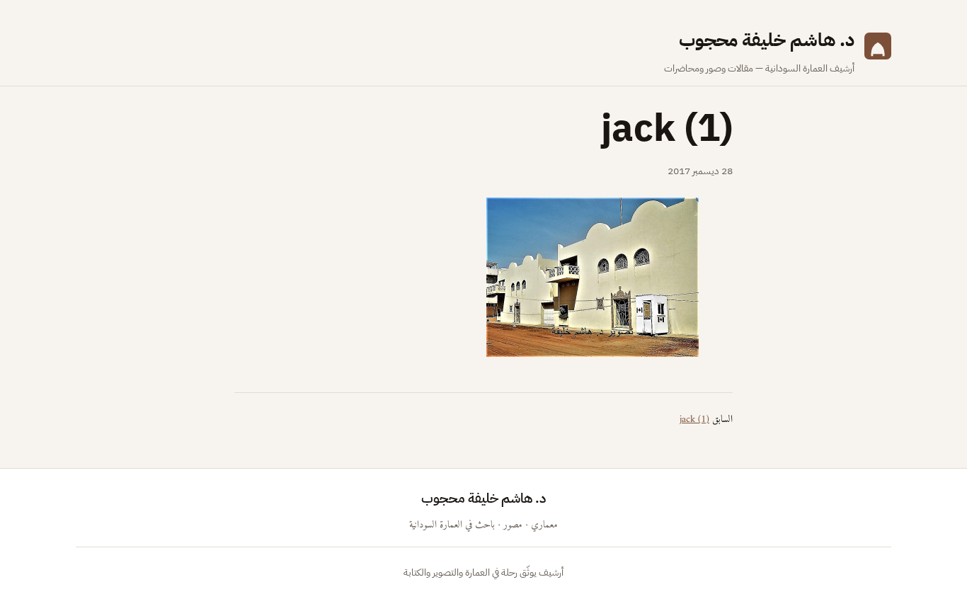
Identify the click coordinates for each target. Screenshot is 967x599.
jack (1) (694, 419)
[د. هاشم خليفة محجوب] (877, 51)
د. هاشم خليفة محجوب (766, 40)
